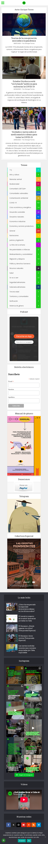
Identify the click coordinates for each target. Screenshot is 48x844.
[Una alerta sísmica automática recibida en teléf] (33, 675)
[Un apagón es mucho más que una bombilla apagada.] (15, 728)
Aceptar (22, 841)
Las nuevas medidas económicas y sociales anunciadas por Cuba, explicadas (27, 649)
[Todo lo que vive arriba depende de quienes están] (15, 746)
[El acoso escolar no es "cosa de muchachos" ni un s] (15, 764)
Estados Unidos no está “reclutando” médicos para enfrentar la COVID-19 (24, 84)
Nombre (11, 389)
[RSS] (33, 825)
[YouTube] (23, 825)
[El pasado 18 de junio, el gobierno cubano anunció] (15, 710)
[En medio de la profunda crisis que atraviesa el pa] (33, 693)
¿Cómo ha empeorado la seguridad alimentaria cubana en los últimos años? (27, 607)
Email (11, 381)
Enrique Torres (29, 43)
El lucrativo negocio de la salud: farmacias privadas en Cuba (27, 618)
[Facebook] (8, 825)
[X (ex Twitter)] (13, 825)
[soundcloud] (28, 825)
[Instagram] (18, 825)
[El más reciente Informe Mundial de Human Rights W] (33, 710)
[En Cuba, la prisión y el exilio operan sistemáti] (33, 746)
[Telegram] (38, 825)
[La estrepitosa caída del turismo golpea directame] (33, 728)
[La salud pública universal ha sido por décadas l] (15, 693)
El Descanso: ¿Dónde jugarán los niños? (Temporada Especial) (27, 628)
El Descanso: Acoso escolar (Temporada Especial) (26, 638)
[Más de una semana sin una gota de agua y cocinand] (33, 764)
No (29, 841)
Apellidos (11, 397)
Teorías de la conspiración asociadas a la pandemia (24, 39)
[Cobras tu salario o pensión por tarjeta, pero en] (15, 675)
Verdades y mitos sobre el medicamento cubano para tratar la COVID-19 (24, 134)
